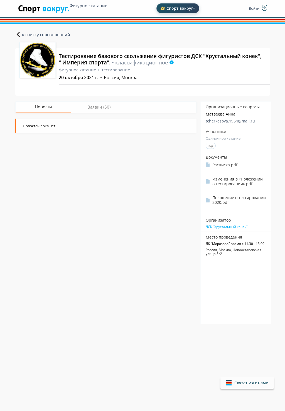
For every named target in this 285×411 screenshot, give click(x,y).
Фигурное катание (88, 5)
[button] (247, 383)
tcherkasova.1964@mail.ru (230, 121)
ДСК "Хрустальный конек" (227, 227)
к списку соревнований (46, 34)
